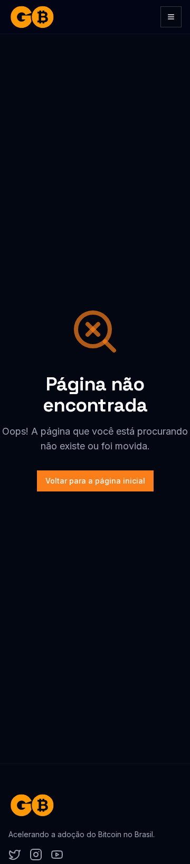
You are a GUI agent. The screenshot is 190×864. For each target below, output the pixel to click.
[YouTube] (57, 854)
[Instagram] (36, 854)
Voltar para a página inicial (95, 480)
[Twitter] (14, 854)
